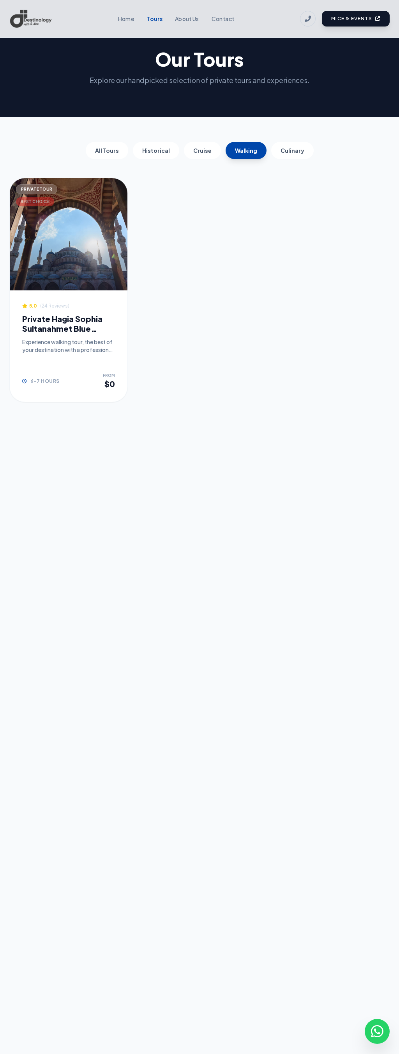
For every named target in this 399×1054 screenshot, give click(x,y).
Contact (223, 18)
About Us (187, 18)
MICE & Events (351, 18)
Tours (154, 18)
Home (126, 18)
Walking (246, 150)
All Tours (107, 150)
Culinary (292, 150)
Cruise (202, 150)
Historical (156, 150)
